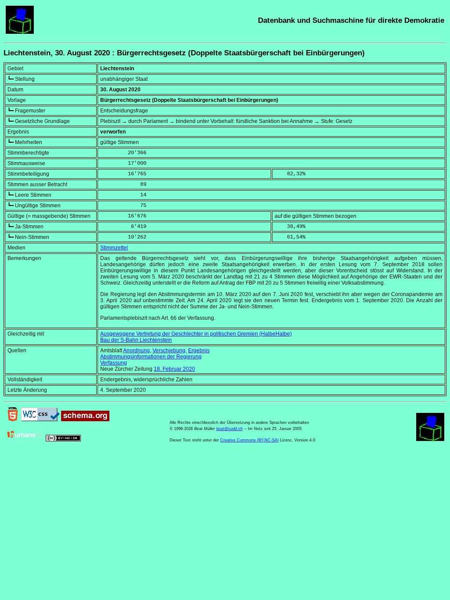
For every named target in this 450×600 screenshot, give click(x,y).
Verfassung (113, 363)
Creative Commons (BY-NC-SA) (249, 440)
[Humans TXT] (25, 440)
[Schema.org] (85, 419)
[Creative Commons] (63, 440)
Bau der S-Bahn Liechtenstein (136, 340)
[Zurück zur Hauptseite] (20, 32)
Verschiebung (168, 350)
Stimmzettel (114, 248)
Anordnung (136, 350)
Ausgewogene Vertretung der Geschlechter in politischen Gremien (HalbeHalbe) (196, 334)
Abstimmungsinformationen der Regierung (151, 357)
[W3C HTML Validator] (13, 419)
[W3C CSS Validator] (40, 419)
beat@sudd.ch (229, 429)
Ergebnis (199, 350)
